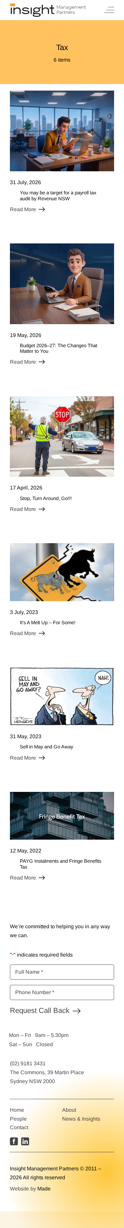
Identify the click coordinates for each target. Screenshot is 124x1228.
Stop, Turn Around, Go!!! (46, 498)
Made (44, 1188)
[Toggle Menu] (109, 10)
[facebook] (14, 1141)
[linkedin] (25, 1141)
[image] (62, 399)
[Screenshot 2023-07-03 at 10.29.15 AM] (62, 545)
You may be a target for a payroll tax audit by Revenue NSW (58, 195)
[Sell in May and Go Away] (62, 670)
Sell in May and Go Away (46, 746)
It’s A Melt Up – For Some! (47, 622)
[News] (62, 794)
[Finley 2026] (62, 246)
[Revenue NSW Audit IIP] (62, 93)
